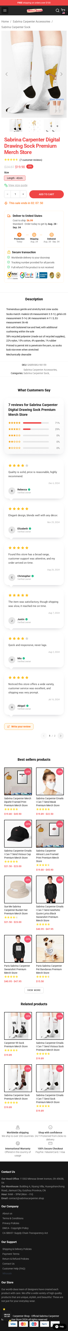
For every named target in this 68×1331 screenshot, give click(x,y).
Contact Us (8, 1263)
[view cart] (63, 10)
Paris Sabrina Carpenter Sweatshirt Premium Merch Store (17, 969)
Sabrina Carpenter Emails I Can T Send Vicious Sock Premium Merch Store (50, 1046)
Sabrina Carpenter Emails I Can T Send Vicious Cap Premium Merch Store (18, 854)
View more (34, 990)
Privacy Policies (10, 1223)
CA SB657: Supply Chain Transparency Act (25, 1233)
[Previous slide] (6, 74)
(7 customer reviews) (31, 160)
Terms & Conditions (12, 1218)
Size (6, 172)
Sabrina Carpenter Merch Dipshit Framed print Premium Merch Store (17, 802)
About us (7, 1213)
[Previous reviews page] (44, 736)
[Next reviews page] (61, 736)
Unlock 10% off (7, 1315)
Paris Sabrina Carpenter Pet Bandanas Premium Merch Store (49, 969)
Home (5, 21)
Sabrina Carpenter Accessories (31, 21)
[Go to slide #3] (52, 125)
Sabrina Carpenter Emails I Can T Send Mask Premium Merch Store (49, 802)
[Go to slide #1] (15, 125)
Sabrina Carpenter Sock (15, 27)
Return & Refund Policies (15, 1258)
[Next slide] (61, 74)
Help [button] (62, 1326)
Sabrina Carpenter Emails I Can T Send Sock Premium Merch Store (49, 1099)
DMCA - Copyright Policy (15, 1228)
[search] (57, 10)
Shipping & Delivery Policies (17, 1249)
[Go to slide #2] (34, 125)
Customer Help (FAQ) (13, 1268)
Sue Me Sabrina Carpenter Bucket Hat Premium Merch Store (16, 910)
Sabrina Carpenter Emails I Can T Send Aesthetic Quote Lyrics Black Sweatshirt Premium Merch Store (49, 913)
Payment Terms (10, 1254)
